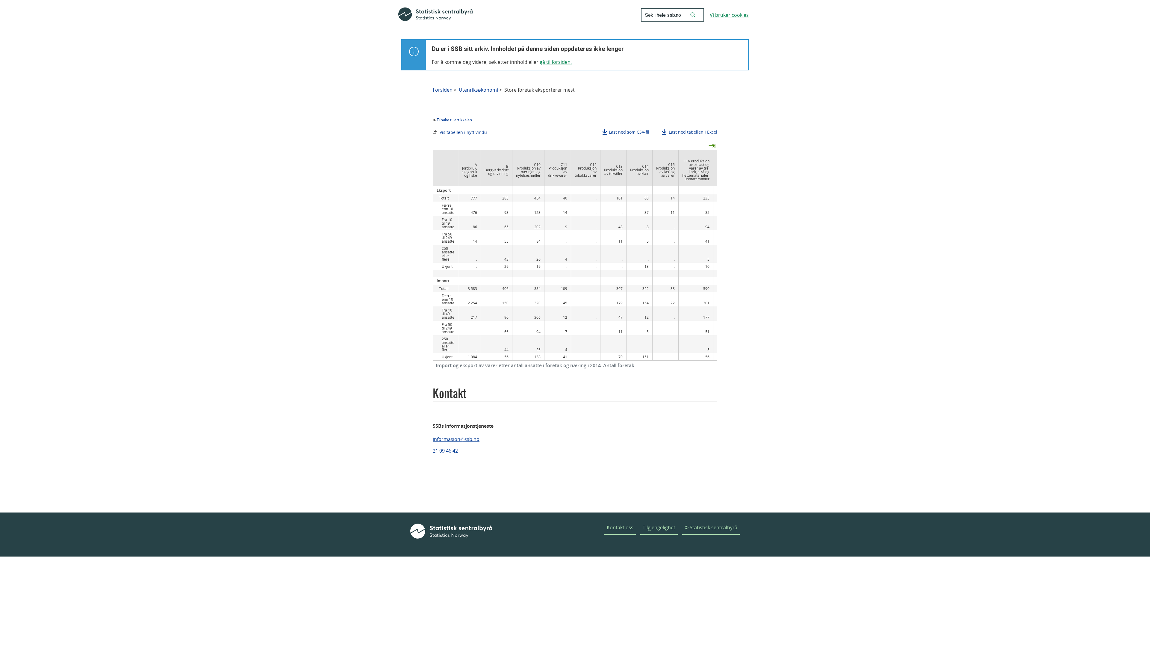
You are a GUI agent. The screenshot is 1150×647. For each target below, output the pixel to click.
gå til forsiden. (556, 62)
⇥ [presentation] (712, 145)
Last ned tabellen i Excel (693, 132)
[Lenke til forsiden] (435, 14)
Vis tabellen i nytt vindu (463, 132)
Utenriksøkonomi (479, 90)
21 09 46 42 (445, 451)
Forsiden (443, 90)
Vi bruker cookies (729, 15)
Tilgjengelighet (659, 527)
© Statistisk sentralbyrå (711, 527)
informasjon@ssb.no (456, 439)
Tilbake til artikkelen (454, 120)
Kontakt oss (620, 527)
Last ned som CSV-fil (629, 132)
